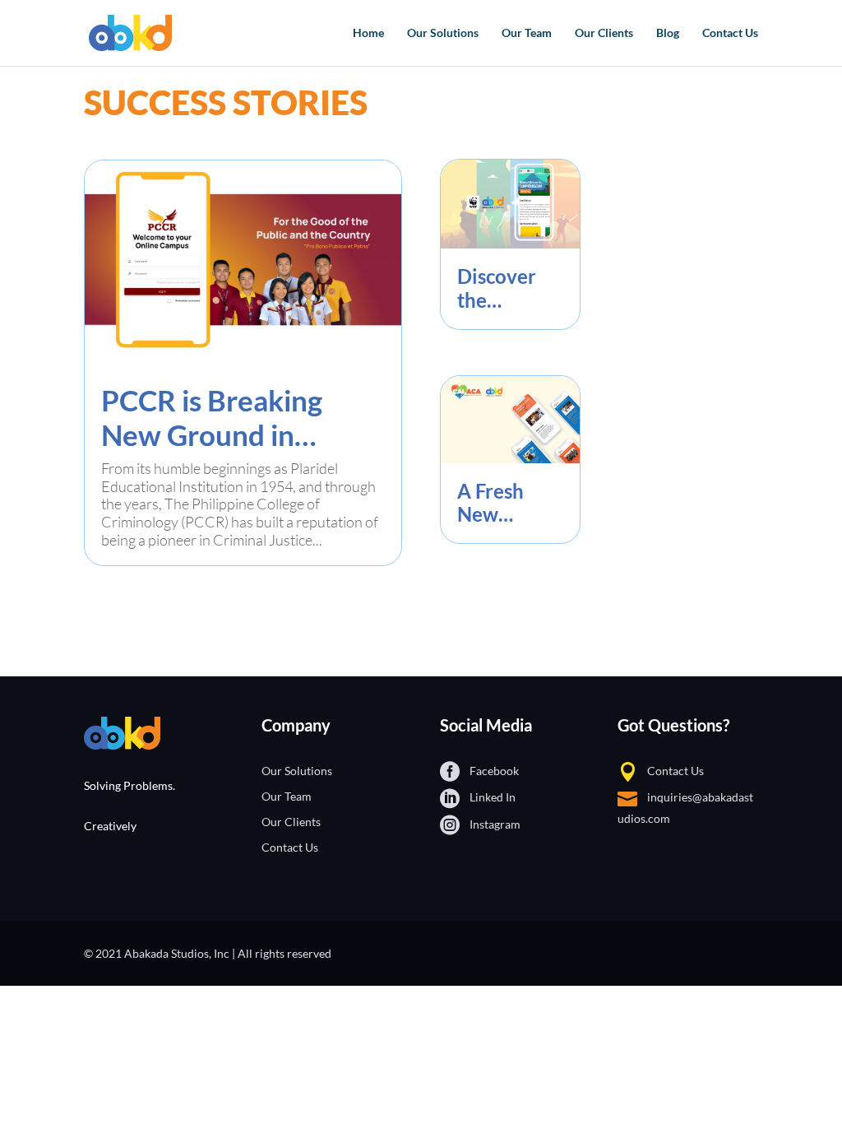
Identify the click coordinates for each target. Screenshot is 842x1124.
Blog (667, 33)
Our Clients (604, 33)
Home (368, 33)
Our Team (527, 33)
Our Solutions (443, 33)
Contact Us (730, 33)
